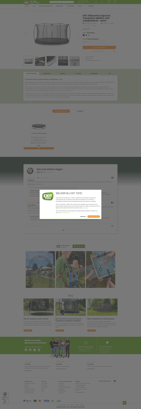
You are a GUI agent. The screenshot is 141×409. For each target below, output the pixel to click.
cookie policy (85, 208)
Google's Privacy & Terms (64, 212)
